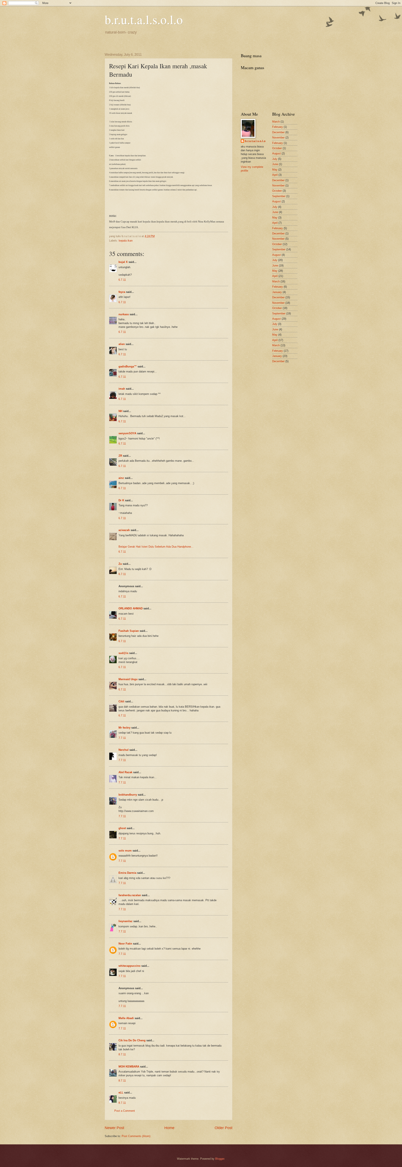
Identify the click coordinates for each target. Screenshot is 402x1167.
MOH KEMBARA (129, 1066)
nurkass (124, 314)
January (277, 292)
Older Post (223, 1128)
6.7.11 (122, 279)
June (275, 164)
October (277, 148)
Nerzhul (124, 749)
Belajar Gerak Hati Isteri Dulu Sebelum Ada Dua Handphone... (156, 546)
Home (169, 1128)
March (276, 121)
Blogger (219, 1158)
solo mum (125, 850)
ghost (123, 828)
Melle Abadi (126, 1018)
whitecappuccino (129, 965)
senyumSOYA (127, 433)
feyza (122, 291)
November (278, 137)
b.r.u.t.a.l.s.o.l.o (144, 19)
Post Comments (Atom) (136, 1136)
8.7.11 (122, 1054)
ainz (121, 477)
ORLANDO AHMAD (131, 608)
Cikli (121, 701)
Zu (120, 563)
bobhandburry (128, 794)
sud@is (123, 653)
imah (122, 388)
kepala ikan (126, 240)
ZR (120, 455)
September (278, 196)
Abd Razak (125, 772)
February (277, 126)
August (276, 153)
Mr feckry (124, 727)
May (274, 169)
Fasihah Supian (129, 630)
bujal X (123, 262)
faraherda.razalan (130, 895)
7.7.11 (122, 737)
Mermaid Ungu (128, 679)
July (274, 158)
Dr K (121, 500)
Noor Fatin (125, 943)
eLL (121, 1092)
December (278, 132)
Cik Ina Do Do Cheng (132, 1040)
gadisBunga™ (128, 366)
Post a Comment (124, 1110)
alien (122, 344)
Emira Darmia (127, 872)
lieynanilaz (126, 921)
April (275, 174)
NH (120, 411)
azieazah (124, 530)
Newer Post (114, 1128)
